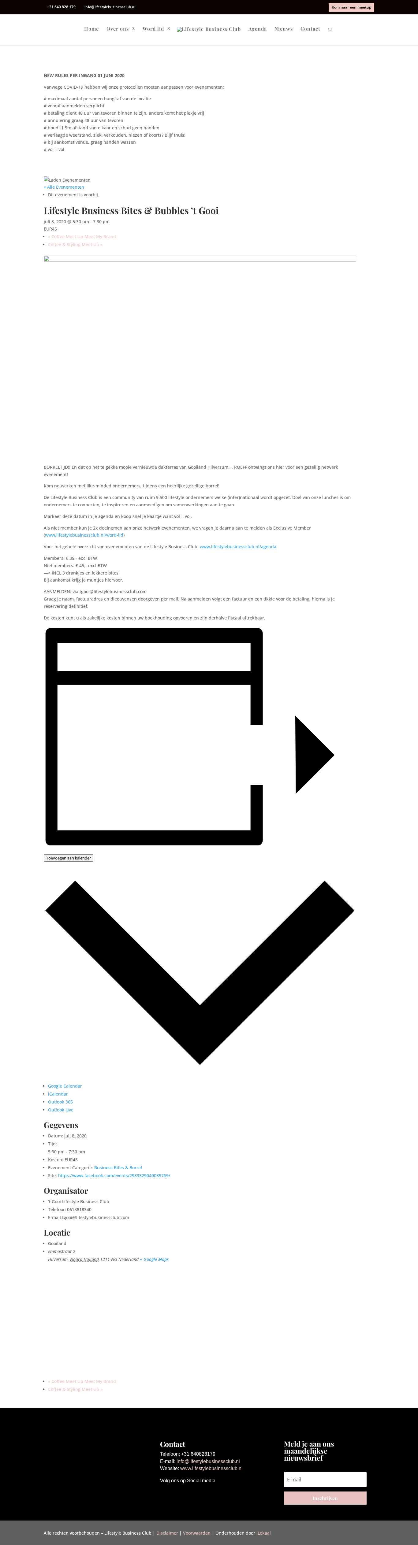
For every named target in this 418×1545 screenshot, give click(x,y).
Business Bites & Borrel (118, 1167)
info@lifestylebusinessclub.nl (208, 1461)
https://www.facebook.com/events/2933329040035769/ (114, 1175)
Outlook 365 (60, 1102)
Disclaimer (167, 1533)
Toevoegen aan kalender (68, 858)
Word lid (153, 29)
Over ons (117, 29)
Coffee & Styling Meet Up (75, 244)
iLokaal (263, 1533)
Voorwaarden (197, 1533)
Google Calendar (65, 1086)
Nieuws (283, 29)
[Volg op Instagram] (177, 1494)
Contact (310, 29)
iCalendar (58, 1094)
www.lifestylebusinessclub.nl (211, 1468)
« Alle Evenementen (64, 187)
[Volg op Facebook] (165, 1494)
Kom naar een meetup (351, 7)
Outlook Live (60, 1110)
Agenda (257, 29)
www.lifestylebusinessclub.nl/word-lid (84, 535)
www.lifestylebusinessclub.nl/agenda (238, 546)
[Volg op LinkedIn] (189, 1494)
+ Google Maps (154, 1259)
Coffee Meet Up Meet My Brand (82, 236)
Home (91, 29)
